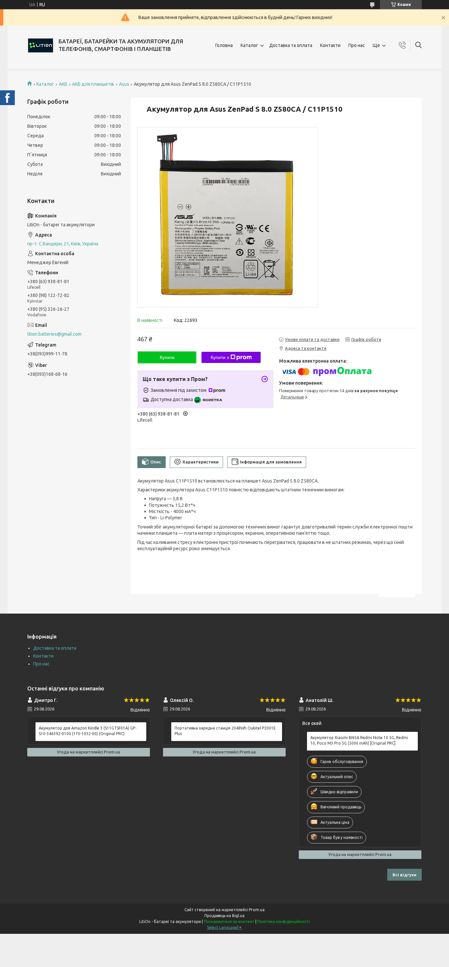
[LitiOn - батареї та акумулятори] (40, 45)
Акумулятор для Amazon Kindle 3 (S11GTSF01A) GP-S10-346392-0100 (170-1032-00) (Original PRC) (87, 730)
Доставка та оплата (290, 45)
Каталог (249, 45)
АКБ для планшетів (93, 84)
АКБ (63, 84)
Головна (224, 45)
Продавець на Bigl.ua (224, 915)
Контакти (330, 45)
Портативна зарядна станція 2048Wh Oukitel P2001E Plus (225, 730)
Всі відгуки (404, 874)
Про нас (356, 45)
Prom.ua (257, 910)
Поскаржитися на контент (229, 921)
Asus (124, 84)
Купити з (220, 357)
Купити (167, 357)
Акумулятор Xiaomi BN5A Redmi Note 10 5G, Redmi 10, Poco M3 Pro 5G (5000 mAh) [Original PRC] (359, 740)
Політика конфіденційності (283, 921)
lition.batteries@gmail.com (54, 334)
